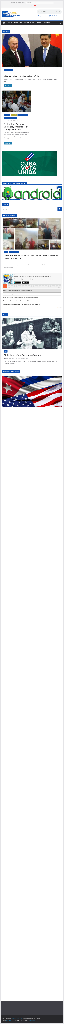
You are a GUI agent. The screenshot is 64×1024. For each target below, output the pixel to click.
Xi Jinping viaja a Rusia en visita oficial (21, 76)
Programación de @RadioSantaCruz (49, 16)
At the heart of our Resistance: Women (22, 355)
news (5, 351)
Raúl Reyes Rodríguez (19, 262)
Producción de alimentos (10, 118)
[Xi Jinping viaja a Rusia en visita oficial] (32, 50)
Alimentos (7, 115)
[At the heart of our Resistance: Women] (32, 333)
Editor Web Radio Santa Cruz (21, 73)
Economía (14, 115)
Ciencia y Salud (29, 23)
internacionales (8, 70)
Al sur (10, 23)
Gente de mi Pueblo (13, 252)
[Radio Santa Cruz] (4, 23)
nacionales (18, 23)
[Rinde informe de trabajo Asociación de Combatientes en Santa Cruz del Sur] (32, 234)
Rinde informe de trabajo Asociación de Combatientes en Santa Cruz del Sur (31, 257)
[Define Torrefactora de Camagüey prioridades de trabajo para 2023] (16, 101)
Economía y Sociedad (23, 115)
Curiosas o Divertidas (43, 23)
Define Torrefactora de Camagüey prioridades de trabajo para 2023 (16, 127)
